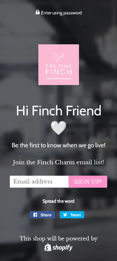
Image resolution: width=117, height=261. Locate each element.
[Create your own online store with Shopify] (58, 247)
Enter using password (61, 13)
